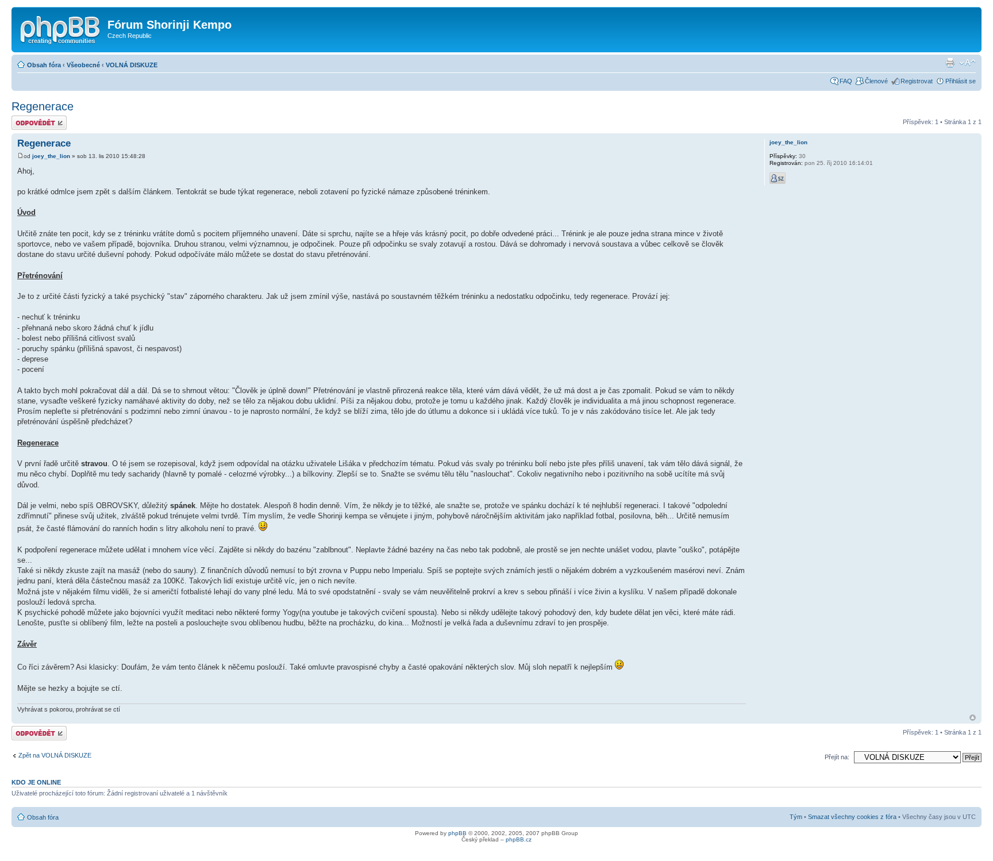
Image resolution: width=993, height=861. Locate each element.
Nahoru (972, 717)
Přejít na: (837, 757)
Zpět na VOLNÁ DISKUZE (54, 755)
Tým (796, 816)
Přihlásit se (960, 81)
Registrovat (916, 81)
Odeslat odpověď (35, 119)
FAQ (846, 81)
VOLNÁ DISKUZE (131, 65)
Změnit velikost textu (967, 62)
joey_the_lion (51, 156)
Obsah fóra (44, 65)
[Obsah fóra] (60, 28)
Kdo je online (36, 782)
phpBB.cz (519, 839)
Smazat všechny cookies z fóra (852, 816)
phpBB (457, 833)
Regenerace (42, 106)
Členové (876, 81)
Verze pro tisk (950, 62)
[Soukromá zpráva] (777, 178)
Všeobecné (83, 65)
